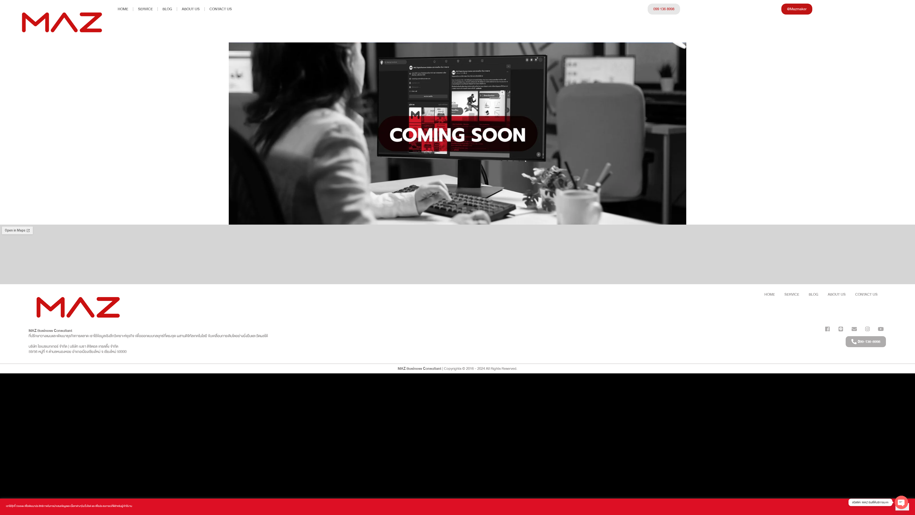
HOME (123, 9)
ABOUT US (191, 9)
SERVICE (145, 9)
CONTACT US (220, 9)
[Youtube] (880, 329)
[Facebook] (827, 329)
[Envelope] (854, 329)
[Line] (840, 329)
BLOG (167, 9)
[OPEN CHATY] (901, 498)
